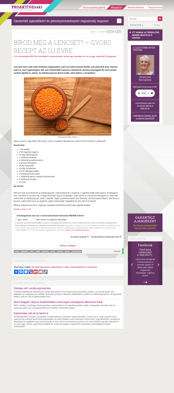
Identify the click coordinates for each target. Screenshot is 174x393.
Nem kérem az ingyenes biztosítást (51, 219)
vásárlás (60, 251)
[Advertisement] (145, 170)
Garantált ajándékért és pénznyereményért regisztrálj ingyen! (61, 21)
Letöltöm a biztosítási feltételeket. (77, 230)
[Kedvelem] (88, 237)
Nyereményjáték (94, 7)
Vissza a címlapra (68, 245)
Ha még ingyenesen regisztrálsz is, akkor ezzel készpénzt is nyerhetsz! (64, 267)
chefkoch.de (26, 209)
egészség (45, 251)
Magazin (116, 7)
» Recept (116, 251)
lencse (67, 251)
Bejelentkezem (136, 7)
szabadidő (24, 251)
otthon (53, 251)
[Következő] (159, 263)
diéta (32, 251)
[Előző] (130, 263)
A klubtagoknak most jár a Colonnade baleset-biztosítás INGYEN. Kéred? (50, 215)
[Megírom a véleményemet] (121, 237)
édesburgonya (76, 251)
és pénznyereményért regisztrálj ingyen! (145, 223)
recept (17, 251)
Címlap (157, 25)
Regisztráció (155, 7)
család (37, 251)
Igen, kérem (23, 219)
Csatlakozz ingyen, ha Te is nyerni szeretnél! (145, 117)
